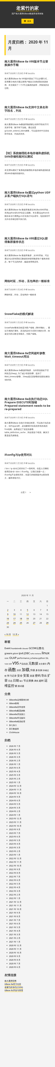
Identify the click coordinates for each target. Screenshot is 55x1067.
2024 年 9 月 (14, 796)
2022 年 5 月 (14, 883)
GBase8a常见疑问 (17, 718)
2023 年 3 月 (14, 847)
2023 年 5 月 (14, 840)
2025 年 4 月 (14, 771)
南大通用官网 (10, 980)
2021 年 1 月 (14, 941)
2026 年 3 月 (14, 757)
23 (8, 622)
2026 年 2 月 (14, 760)
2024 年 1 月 (14, 815)
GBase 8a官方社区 (13, 984)
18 (21, 618)
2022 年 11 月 (15, 862)
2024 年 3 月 (14, 807)
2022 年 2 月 (14, 894)
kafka (32, 654)
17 (14, 618)
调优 (36, 680)
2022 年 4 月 (14, 887)
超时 (41, 680)
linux (46, 653)
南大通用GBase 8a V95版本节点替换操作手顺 (26, 63)
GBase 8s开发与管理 (14, 990)
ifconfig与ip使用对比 (18, 455)
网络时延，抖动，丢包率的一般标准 (27, 281)
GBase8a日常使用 (17, 707)
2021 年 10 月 (15, 909)
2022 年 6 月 (14, 880)
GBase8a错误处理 (17, 721)
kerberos (38, 654)
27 (34, 622)
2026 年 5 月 (14, 753)
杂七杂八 (13, 725)
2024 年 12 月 (15, 786)
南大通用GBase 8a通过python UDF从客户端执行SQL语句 (27, 194)
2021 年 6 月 (14, 923)
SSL (47, 658)
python (41, 658)
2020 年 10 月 (15, 952)
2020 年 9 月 (14, 956)
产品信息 (23, 663)
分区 (19, 670)
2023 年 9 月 (14, 829)
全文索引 (43, 663)
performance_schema (27, 658)
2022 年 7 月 (14, 876)
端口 (21, 681)
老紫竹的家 (27, 8)
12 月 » (16, 634)
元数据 (33, 663)
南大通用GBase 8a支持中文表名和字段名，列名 (26, 108)
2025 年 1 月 (14, 782)
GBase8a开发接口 (17, 714)
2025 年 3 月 (14, 775)
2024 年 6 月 (14, 800)
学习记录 (12, 675)
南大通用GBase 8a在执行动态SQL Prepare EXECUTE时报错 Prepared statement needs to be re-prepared (27, 404)
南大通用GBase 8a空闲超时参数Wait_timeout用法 (25, 354)
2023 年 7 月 (14, 833)
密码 (38, 675)
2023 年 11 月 (15, 822)
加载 (26, 669)
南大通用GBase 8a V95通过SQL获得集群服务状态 (26, 240)
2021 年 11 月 (15, 905)
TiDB (6, 664)
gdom (15, 653)
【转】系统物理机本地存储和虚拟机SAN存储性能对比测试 (27, 154)
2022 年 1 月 (14, 898)
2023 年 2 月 (14, 851)
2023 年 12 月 (15, 818)
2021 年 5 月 (14, 927)
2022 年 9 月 (14, 869)
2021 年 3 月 (14, 934)
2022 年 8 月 (14, 873)
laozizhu (31, 73)
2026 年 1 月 (14, 764)
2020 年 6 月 (14, 967)
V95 (15, 663)
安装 (26, 675)
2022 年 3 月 (14, 891)
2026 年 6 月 (14, 749)
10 (14, 614)
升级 (32, 670)
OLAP (12, 658)
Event (8, 648)
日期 (16, 680)
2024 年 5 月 (14, 804)
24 (14, 622)
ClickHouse (14, 732)
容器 (32, 675)
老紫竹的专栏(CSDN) (14, 987)
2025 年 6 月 (14, 767)
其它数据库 (14, 728)
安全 (20, 675)
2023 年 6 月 (14, 836)
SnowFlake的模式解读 (19, 314)
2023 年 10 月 (15, 825)
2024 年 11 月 (15, 789)
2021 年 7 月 (14, 920)
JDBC (27, 653)
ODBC (7, 658)
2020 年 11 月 (15, 949)
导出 (44, 675)
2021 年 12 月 (15, 902)
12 (27, 614)
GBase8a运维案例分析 (19, 699)
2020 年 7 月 (14, 963)
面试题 (21, 686)
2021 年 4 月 (14, 930)
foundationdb (16, 648)
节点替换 (28, 680)
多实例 (39, 670)
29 (47, 622)
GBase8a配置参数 (17, 710)
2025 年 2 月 (14, 778)
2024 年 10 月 (15, 793)
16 (8, 618)
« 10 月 (8, 634)
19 (27, 618)
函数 (12, 669)
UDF (10, 664)
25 (21, 622)
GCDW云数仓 (36, 648)
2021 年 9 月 (14, 912)
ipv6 (21, 653)
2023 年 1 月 (14, 854)
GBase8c (25, 649)
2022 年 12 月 (15, 858)
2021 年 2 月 (14, 938)
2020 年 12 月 (15, 945)
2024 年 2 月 (14, 811)
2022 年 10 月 (15, 865)
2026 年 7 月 (14, 746)
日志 (10, 680)
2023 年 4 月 (14, 843)
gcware (8, 653)
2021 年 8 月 (14, 916)
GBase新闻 (14, 703)
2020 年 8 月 (14, 959)
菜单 (29, 21)
